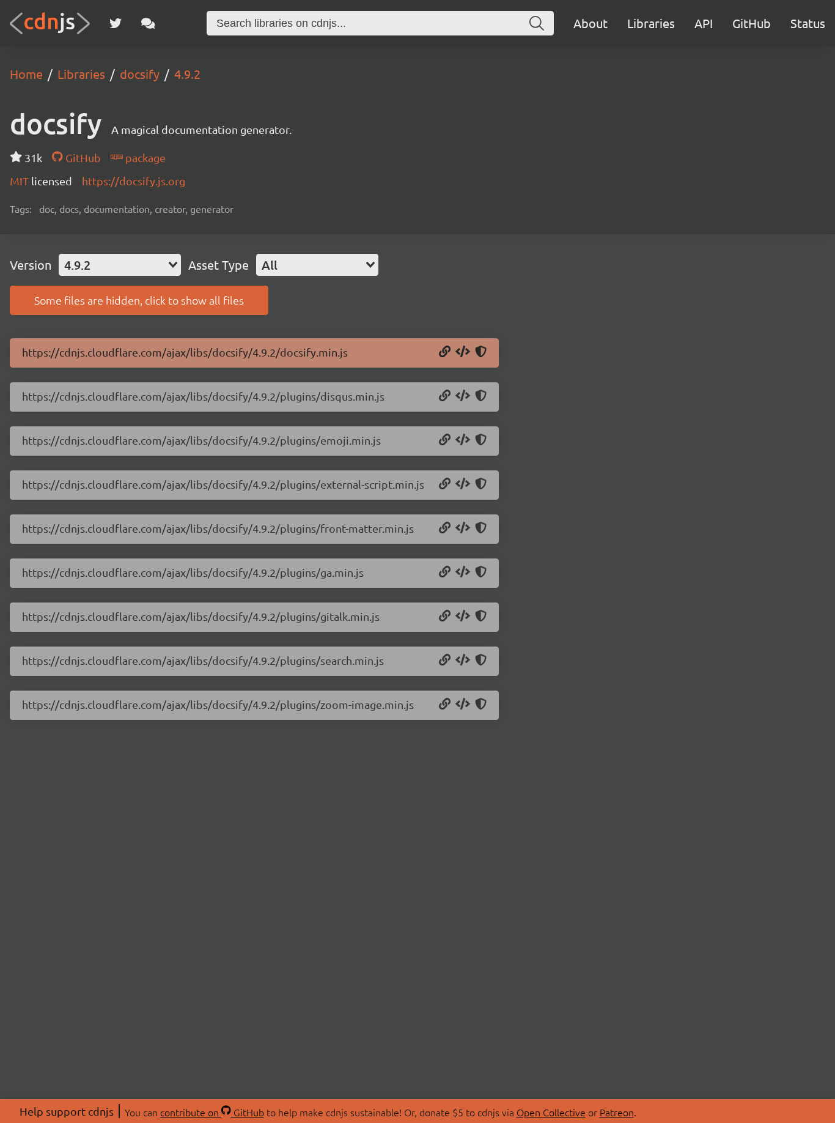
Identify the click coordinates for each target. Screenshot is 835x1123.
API (703, 23)
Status (807, 23)
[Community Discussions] (148, 23)
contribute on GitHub (212, 1112)
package (144, 157)
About (590, 23)
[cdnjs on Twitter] (115, 23)
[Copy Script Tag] (462, 352)
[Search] (536, 23)
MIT (20, 180)
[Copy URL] (445, 352)
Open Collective (551, 1112)
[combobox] (120, 265)
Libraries (651, 23)
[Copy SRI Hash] (481, 352)
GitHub (751, 23)
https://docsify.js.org (133, 180)
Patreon (617, 1112)
